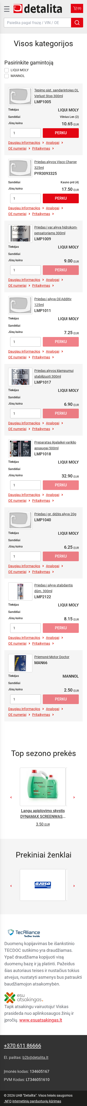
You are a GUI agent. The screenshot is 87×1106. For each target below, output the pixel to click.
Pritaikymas (41, 148)
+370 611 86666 (22, 1046)
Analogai (52, 143)
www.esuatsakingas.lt (40, 1020)
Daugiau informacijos (24, 143)
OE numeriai (17, 148)
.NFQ (8, 1101)
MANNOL (18, 76)
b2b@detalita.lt (35, 1057)
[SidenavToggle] (6, 8)
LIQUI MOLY (20, 70)
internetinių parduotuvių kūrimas (36, 1101)
